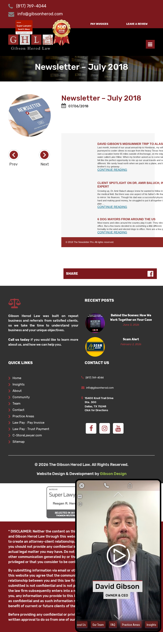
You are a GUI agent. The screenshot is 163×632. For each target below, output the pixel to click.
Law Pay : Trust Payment (31, 429)
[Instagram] (104, 428)
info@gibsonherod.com (40, 13)
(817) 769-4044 (30, 5)
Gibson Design (113, 473)
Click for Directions (96, 410)
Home (17, 378)
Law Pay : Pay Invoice (28, 423)
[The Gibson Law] (30, 42)
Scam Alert (131, 339)
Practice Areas (23, 416)
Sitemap (19, 442)
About (17, 391)
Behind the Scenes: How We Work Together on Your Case (131, 318)
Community (21, 397)
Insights (19, 384)
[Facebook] (91, 428)
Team (16, 403)
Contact (18, 410)
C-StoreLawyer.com (27, 435)
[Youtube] (118, 428)
